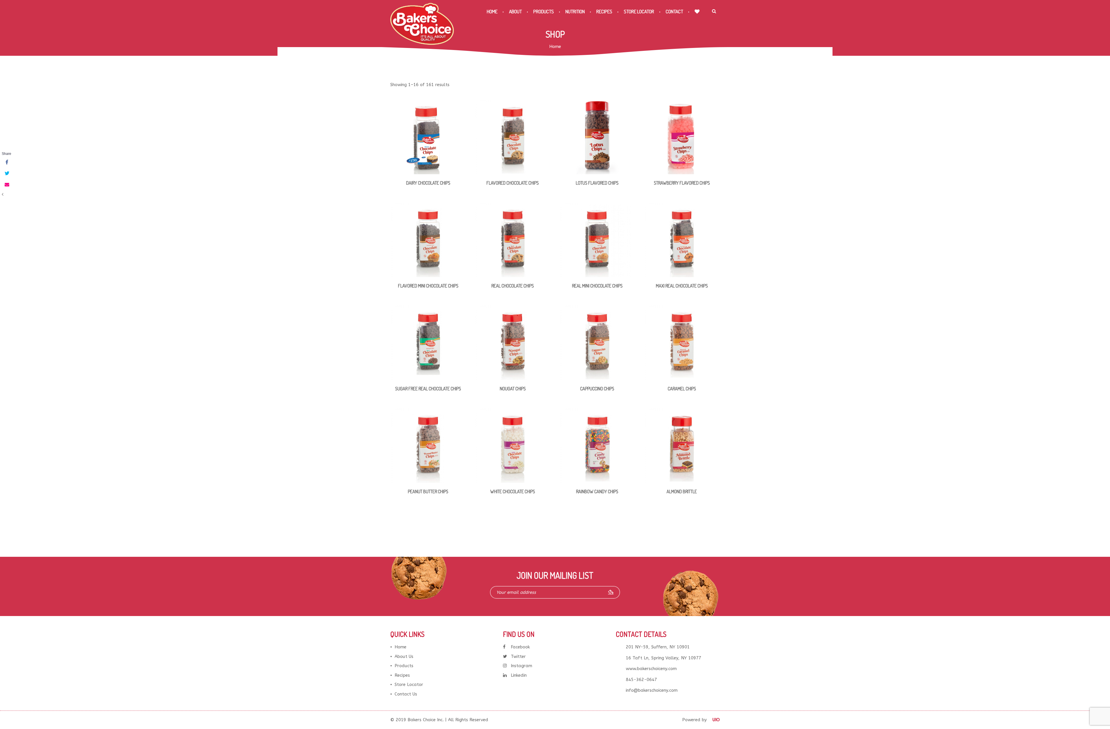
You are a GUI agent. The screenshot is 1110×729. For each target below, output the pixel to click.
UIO (716, 719)
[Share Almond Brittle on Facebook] (6, 162)
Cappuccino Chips (597, 389)
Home (492, 11)
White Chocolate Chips (512, 491)
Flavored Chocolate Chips (512, 183)
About (515, 11)
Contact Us (406, 694)
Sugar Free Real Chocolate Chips (428, 389)
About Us (404, 656)
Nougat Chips (513, 389)
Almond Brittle (682, 491)
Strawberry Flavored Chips (682, 183)
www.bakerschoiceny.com (651, 668)
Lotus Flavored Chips (597, 183)
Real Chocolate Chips (512, 286)
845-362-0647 (641, 679)
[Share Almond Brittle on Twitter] (6, 173)
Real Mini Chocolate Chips (597, 286)
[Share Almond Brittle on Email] (6, 184)
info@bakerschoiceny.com (652, 690)
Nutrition (575, 11)
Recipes (604, 11)
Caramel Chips (682, 389)
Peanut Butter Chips (428, 491)
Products (543, 11)
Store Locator (639, 11)
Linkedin (519, 675)
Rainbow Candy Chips (597, 491)
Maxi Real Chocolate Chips (682, 286)
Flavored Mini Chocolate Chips (428, 286)
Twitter (518, 656)
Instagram (521, 665)
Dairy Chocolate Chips (428, 183)
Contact (674, 11)
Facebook (520, 647)
